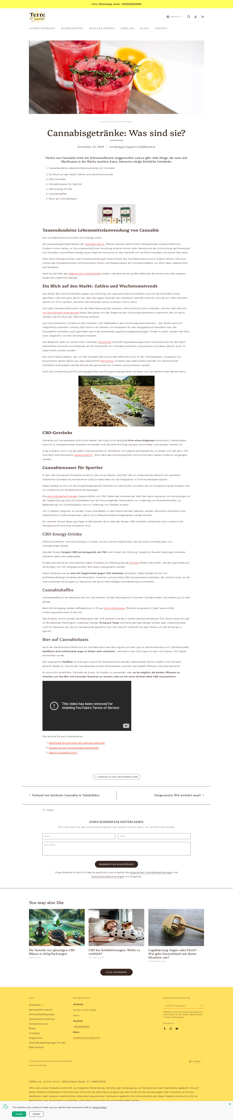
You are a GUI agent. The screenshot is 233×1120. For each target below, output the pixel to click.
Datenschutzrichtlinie (42, 1019)
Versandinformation (41, 1009)
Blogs (32, 1028)
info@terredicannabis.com (86, 1038)
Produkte (34, 1033)
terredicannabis (43, 1061)
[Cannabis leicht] (116, 214)
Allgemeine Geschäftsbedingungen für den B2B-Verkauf (47, 1043)
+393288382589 (81, 1026)
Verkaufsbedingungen (42, 1014)
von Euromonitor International (60, 312)
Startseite (105, 122)
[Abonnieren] (202, 1005)
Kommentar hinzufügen (116, 864)
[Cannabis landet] (116, 401)
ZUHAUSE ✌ (36, 1005)
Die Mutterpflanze (122, 122)
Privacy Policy (100, 1107)
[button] (188, 17)
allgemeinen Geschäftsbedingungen (151, 872)
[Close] (229, 1104)
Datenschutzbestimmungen (107, 876)
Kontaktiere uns (38, 1024)
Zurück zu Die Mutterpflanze (118, 777)
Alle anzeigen (116, 972)
